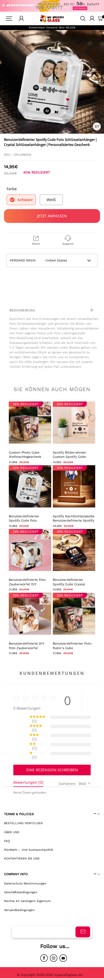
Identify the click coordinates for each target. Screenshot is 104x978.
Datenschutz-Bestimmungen (25, 865)
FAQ (7, 822)
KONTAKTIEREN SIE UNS (21, 840)
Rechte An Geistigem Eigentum (27, 882)
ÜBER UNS (11, 813)
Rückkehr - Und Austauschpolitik (28, 831)
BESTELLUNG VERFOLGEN (23, 804)
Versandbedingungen (19, 891)
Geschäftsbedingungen (20, 873)
